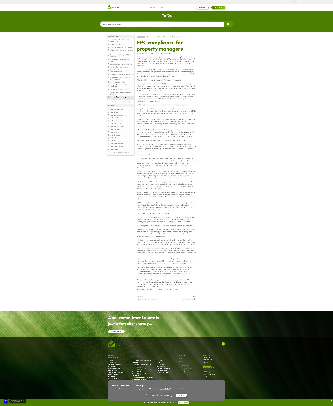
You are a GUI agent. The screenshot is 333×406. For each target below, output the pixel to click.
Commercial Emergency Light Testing (142, 377)
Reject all (166, 395)
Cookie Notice (165, 389)
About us (293, 2)
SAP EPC (158, 363)
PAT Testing (111, 366)
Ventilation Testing (161, 366)
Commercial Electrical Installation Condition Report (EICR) (141, 365)
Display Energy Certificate (139, 379)
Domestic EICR (112, 362)
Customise (152, 395)
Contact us (302, 2)
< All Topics (141, 37)
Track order (284, 2)
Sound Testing (160, 364)
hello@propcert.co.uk (209, 367)
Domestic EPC (112, 360)
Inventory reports (113, 374)
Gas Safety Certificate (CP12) (116, 364)
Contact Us (206, 355)
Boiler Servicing (112, 378)
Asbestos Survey (112, 370)
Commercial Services (138, 357)
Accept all (181, 395)
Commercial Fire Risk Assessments (141, 370)
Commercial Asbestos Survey (140, 372)
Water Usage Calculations (163, 368)
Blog (162, 7)
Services (152, 7)
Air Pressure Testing (161, 370)
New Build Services (161, 357)
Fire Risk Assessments (114, 368)
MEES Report (111, 376)
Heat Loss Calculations (162, 372)
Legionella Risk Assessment (115, 372)
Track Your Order (184, 365)
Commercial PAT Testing (139, 368)
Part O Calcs (159, 361)
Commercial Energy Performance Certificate (141, 361)
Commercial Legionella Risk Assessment (139, 374)
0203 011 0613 (207, 366)
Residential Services (113, 357)
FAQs (180, 362)
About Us (182, 355)
